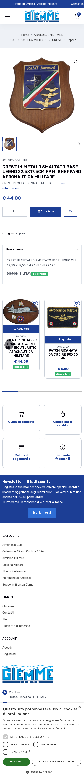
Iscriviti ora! (42, 512)
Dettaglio (60, 728)
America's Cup (12, 545)
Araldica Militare (13, 558)
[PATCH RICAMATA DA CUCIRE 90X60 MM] (63, 317)
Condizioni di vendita (62, 423)
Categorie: (8, 233)
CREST (57, 40)
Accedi (7, 647)
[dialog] (42, 741)
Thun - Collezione (14, 571)
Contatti (8, 612)
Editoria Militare (13, 565)
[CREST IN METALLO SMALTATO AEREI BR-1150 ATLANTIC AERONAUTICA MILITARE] (21, 312)
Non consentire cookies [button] (57, 761)
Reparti (71, 40)
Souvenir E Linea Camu (17, 584)
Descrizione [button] (14, 249)
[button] (42, 16)
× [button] (79, 707)
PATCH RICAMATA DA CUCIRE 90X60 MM (63, 354)
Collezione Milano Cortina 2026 (23, 551)
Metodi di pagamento (21, 457)
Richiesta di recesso (16, 626)
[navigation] (7, 16)
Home (25, 35)
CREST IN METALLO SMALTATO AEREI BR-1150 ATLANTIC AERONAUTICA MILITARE (21, 348)
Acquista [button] (47, 211)
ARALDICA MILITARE (48, 35)
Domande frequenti (62, 457)
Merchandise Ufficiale (16, 578)
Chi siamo (8, 606)
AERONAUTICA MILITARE (30, 40)
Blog (5, 619)
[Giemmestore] (27, 674)
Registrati (9, 654)
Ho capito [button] (16, 761)
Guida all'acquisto (21, 422)
